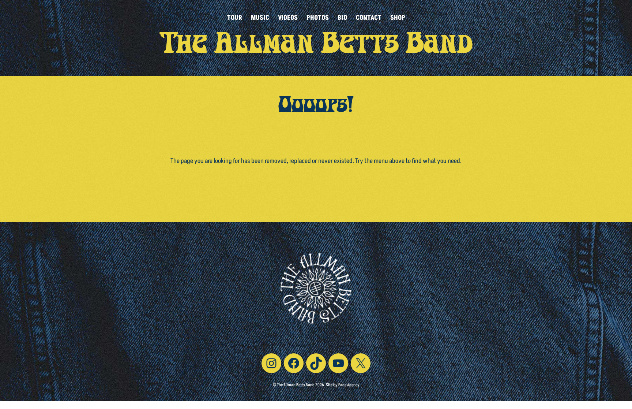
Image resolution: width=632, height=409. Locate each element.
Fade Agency (349, 385)
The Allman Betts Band (316, 47)
